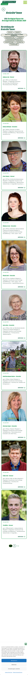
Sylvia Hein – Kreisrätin (8, 325)
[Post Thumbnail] (14, 61)
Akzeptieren (14, 660)
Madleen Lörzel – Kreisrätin (9, 226)
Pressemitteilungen (9, 42)
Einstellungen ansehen (14, 668)
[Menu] (25, 2)
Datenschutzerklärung (17, 672)
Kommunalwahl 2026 (9, 37)
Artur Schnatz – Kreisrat (8, 176)
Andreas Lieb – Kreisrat (8, 77)
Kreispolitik (20, 37)
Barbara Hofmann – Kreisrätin (10, 126)
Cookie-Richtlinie (8, 672)
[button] (26, 644)
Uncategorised (20, 42)
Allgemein (17, 32)
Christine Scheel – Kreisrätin (10, 426)
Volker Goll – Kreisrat (8, 475)
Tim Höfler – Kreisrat (8, 525)
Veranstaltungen (14, 44)
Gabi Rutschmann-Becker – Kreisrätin (12, 376)
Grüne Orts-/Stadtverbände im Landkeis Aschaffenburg (14, 35)
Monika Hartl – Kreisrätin (9, 275)
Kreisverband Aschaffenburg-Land (14, 39)
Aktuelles (10, 32)
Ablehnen (14, 664)
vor (18, 546)
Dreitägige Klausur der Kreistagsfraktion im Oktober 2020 (14, 20)
